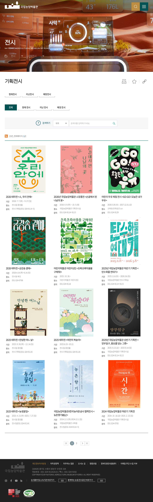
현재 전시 (26, 107)
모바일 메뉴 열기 (144, 6)
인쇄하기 (124, 81)
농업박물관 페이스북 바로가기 (11, 481)
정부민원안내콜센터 (108, 463)
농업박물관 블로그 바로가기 (21, 481)
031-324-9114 (47, 471)
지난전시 (30, 94)
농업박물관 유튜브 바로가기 (16, 481)
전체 (11, 107)
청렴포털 (93, 463)
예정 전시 (61, 107)
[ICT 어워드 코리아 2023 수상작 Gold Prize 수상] (14, 490)
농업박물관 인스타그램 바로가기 (6, 481)
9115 (55, 471)
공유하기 (144, 81)
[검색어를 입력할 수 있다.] (93, 123)
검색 (135, 6)
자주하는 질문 (68, 463)
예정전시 (47, 94)
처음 (66, 443)
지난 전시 (44, 107)
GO (62, 480)
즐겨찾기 (134, 81)
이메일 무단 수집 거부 (129, 463)
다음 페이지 (82, 443)
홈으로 (6, 56)
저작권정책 (54, 463)
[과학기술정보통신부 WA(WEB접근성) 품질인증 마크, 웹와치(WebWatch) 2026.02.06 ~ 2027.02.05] (29, 490)
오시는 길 (81, 463)
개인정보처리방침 (39, 463)
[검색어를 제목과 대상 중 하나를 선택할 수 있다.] (61, 123)
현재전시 (13, 94)
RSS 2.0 (6, 136)
